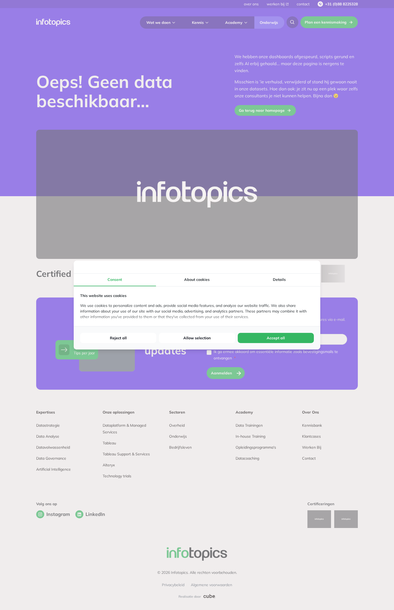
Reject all (118, 338)
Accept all (276, 338)
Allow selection (197, 338)
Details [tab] (279, 279)
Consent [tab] (114, 279)
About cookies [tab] (197, 279)
